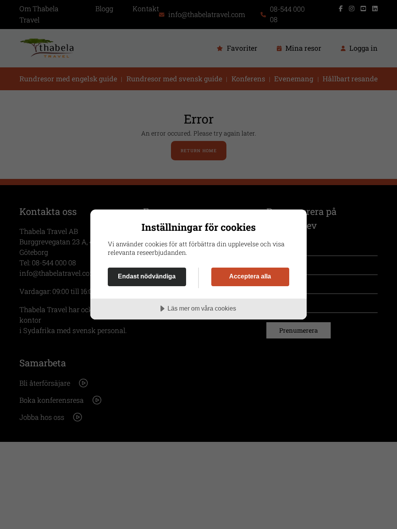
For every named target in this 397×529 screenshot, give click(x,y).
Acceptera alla (250, 276)
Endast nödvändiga (147, 276)
